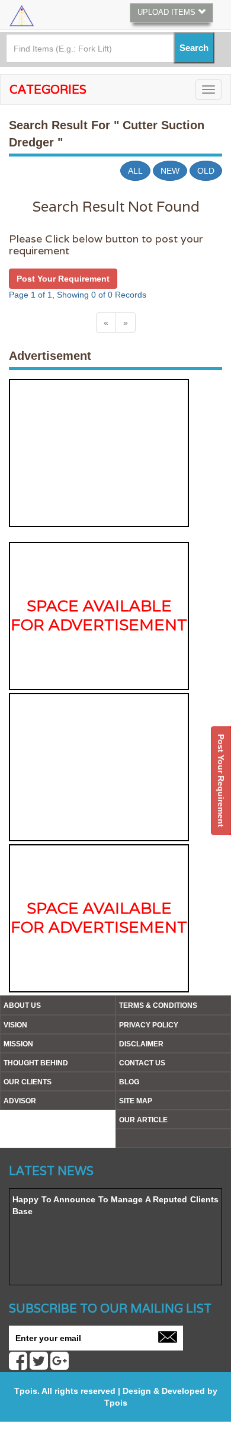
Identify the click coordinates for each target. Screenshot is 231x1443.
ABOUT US (22, 1005)
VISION (15, 1025)
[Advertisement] (99, 453)
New (170, 170)
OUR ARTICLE (143, 1120)
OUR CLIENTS (28, 1082)
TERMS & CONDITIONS (158, 1005)
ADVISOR (20, 1101)
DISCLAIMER (141, 1044)
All (135, 170)
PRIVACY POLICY (148, 1025)
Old (205, 170)
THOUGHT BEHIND (36, 1063)
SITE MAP (135, 1101)
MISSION (18, 1044)
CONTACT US (142, 1063)
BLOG (129, 1082)
